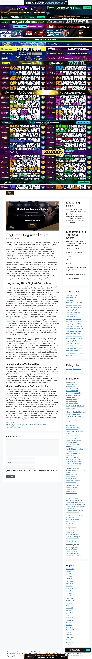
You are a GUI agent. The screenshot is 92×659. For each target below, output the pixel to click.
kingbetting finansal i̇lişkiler (71, 438)
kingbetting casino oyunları (73, 427)
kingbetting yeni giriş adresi (71, 540)
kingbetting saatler (69, 506)
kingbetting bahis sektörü (72, 410)
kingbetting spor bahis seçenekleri (72, 512)
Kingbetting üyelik (72, 542)
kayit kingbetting (71, 399)
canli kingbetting (71, 386)
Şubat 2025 (69, 583)
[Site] (23, 67)
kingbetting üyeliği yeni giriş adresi (72, 544)
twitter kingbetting (72, 549)
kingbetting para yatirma (72, 498)
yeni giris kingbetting (73, 553)
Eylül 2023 (69, 625)
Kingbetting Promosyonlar (13, 422)
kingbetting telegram (71, 515)
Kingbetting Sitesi (70, 508)
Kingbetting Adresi (71, 295)
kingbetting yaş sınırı (70, 532)
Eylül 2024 (69, 595)
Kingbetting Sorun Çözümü (74, 345)
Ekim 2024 (69, 593)
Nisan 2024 (69, 608)
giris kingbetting (72, 391)
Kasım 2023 (69, 620)
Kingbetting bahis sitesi (76, 412)
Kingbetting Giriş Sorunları (73, 310)
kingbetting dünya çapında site (72, 435)
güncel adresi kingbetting (73, 395)
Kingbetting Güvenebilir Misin (74, 463)
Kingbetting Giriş (71, 297)
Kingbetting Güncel (72, 457)
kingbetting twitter (70, 523)
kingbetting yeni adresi (73, 536)
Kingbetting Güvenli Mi (71, 467)
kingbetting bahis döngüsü (71, 408)
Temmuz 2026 (70, 569)
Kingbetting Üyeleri (71, 355)
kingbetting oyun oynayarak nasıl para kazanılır (74, 496)
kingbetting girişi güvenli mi (71, 455)
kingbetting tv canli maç (71, 517)
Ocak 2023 (69, 644)
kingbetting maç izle (71, 478)
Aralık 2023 (69, 617)
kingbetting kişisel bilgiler (71, 476)
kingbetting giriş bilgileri (72, 451)
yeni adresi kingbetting (71, 551)
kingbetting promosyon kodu (75, 504)
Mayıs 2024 (69, 605)
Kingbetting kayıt (71, 472)
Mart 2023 (69, 639)
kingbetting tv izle (72, 521)
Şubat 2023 (69, 642)
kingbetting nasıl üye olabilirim (71, 491)
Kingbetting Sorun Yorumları (74, 321)
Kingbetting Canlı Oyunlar (73, 305)
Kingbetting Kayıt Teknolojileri (74, 348)
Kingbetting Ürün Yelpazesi (74, 336)
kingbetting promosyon (78, 502)
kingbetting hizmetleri (71, 470)
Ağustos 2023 (70, 627)
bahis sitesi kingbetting (71, 384)
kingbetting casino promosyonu (72, 429)
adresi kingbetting (70, 382)
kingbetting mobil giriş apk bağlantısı (73, 480)
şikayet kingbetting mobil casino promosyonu (74, 555)
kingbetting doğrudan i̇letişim (39, 424)
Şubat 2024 (69, 613)
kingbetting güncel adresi (74, 461)
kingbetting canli (79, 414)
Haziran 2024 (70, 603)
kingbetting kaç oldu (73, 474)
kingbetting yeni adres (72, 534)
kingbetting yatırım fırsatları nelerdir (72, 530)
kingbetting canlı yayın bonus (71, 423)
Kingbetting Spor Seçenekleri (74, 328)
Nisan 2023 (69, 637)
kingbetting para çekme (74, 500)
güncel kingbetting (70, 397)
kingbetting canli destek (73, 416)
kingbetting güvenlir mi (72, 468)
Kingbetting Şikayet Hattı (73, 307)
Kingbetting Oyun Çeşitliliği (74, 302)
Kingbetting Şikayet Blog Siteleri (15, 425)
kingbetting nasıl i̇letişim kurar (71, 487)
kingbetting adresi (72, 403)
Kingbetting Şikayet (71, 545)
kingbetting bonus (70, 414)
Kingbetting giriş (72, 446)
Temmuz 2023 (70, 630)
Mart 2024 (69, 610)
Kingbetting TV (81, 515)
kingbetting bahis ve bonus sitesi (24, 424)
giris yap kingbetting (74, 393)
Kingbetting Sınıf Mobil (72, 341)
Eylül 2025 (69, 576)
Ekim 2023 (69, 622)
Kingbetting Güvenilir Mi (73, 465)
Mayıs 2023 (69, 634)
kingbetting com (70, 433)
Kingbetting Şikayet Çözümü (74, 331)
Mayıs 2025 (69, 581)
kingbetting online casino (70, 494)
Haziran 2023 (70, 632)
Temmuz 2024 (70, 600)
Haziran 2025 (70, 578)
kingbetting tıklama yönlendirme (72, 525)
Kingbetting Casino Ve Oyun (14, 427)
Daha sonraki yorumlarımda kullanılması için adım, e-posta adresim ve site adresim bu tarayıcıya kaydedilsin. (32, 471)
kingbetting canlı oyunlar (72, 421)
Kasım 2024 (69, 591)
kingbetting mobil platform (71, 482)
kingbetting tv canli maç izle (74, 519)
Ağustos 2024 (70, 598)
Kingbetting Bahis (75, 405)
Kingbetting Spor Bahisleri (74, 510)
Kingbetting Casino (70, 425)
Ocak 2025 (69, 586)
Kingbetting (69, 300)
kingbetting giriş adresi (74, 449)
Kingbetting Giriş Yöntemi (73, 319)
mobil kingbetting (72, 548)
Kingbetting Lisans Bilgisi (73, 324)
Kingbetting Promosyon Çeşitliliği (75, 338)
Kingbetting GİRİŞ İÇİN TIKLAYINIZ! (46, 39)
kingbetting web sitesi (71, 527)
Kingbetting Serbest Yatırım (74, 326)
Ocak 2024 (69, 615)
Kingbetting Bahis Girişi (73, 333)
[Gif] (46, 92)
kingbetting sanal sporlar (79, 506)
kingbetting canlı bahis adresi (73, 420)
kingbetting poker (69, 502)
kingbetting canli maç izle (71, 418)
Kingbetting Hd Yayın (72, 350)
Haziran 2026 (70, 571)
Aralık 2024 (69, 588)
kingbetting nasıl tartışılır (70, 489)
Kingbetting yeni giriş (72, 538)
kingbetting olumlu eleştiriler (71, 493)
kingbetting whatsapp (71, 528)
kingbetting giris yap (73, 444)
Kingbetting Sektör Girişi (73, 343)
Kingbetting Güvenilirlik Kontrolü (75, 353)
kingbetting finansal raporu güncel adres (73, 440)
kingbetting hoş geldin (81, 470)
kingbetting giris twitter (72, 442)
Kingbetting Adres (71, 401)
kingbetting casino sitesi (74, 431)
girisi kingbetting (11, 424)
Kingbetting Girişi (73, 453)
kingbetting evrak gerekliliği (71, 436)
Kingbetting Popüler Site (73, 312)
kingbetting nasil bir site (72, 485)
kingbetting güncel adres (73, 459)
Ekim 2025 (69, 574)
